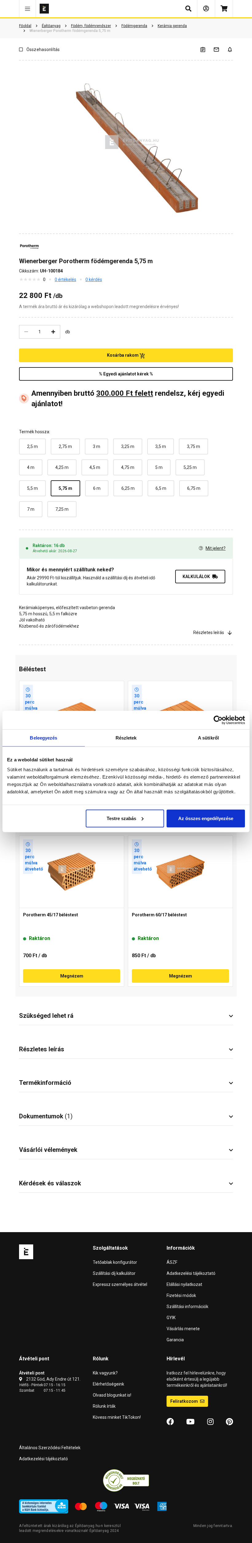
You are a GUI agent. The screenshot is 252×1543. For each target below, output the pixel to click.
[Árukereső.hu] (126, 1480)
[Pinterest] (229, 1422)
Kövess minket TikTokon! (117, 1417)
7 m (30, 509)
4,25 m (62, 467)
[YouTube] (190, 1422)
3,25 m (127, 446)
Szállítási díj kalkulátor (114, 1273)
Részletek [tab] (126, 737)
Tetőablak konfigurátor (115, 1262)
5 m (159, 467)
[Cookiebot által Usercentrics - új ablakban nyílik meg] (218, 720)
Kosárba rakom (123, 355)
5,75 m (65, 488)
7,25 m (62, 509)
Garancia (175, 1339)
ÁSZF (172, 1262)
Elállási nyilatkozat (184, 1284)
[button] (27, 8)
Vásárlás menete (183, 1328)
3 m (96, 446)
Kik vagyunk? (105, 1372)
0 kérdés (93, 279)
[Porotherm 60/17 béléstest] (180, 871)
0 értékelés (65, 279)
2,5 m (32, 446)
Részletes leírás (208, 632)
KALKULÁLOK (196, 576)
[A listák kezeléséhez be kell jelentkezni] (206, 49)
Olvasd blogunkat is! (112, 1395)
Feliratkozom (184, 1401)
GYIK (171, 1317)
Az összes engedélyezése (205, 818)
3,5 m (160, 446)
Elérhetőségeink (108, 1384)
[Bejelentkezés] (206, 8)
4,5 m (94, 467)
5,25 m (190, 467)
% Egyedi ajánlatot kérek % (126, 373)
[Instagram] (210, 1422)
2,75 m (65, 446)
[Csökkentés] (26, 331)
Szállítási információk (187, 1306)
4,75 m (127, 467)
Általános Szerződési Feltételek (50, 1447)
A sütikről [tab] (208, 737)
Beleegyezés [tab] (43, 737)
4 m (30, 467)
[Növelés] (53, 331)
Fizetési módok (181, 1295)
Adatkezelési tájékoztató (191, 1273)
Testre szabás (121, 818)
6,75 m (193, 488)
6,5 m (161, 488)
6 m (96, 488)
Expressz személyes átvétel (120, 1284)
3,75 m (193, 446)
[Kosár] (224, 8)
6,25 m (128, 488)
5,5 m (32, 488)
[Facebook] (170, 1422)
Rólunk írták (104, 1406)
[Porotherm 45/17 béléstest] (71, 871)
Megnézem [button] (71, 976)
